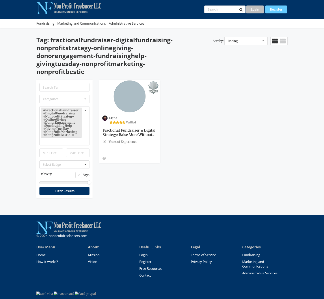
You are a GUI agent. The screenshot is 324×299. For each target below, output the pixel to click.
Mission (94, 255)
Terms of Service (203, 255)
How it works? (47, 261)
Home (41, 255)
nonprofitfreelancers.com (68, 235)
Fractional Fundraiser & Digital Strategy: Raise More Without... (129, 132)
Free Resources (150, 268)
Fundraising (45, 23)
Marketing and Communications (81, 23)
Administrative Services (126, 23)
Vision (92, 261)
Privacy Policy (201, 261)
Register (276, 9)
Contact (145, 275)
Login (255, 9)
